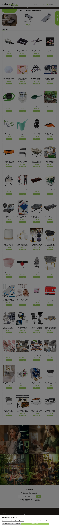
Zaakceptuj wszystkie (35, 523)
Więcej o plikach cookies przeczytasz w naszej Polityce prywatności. (13, 521)
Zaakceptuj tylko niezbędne (8, 523)
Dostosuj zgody (17, 523)
